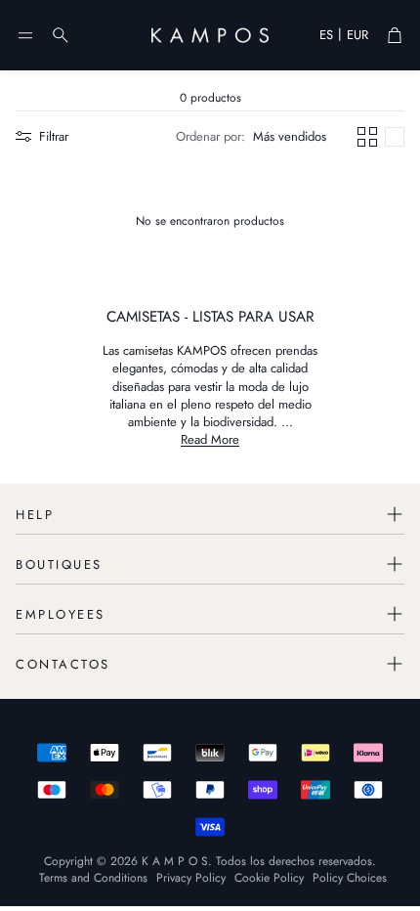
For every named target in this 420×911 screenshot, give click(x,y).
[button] (25, 35)
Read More (210, 439)
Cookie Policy (269, 878)
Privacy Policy (191, 878)
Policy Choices (350, 878)
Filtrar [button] (53, 136)
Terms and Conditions (93, 878)
